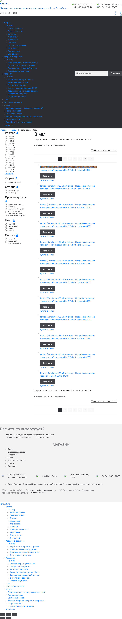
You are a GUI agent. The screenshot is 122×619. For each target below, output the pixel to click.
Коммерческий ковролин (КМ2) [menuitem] (24, 572)
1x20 (10, 158)
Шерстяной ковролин (18, 94)
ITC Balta (11, 207)
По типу (9, 25)
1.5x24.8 (11, 139)
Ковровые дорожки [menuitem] (15, 541)
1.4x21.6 (11, 150)
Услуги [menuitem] (9, 589)
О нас (6, 99)
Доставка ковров (14, 113)
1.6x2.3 (11, 161)
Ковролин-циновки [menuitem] (18, 581)
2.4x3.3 (11, 167)
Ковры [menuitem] (9, 506)
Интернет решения (38, 493)
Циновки (12, 42)
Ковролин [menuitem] (10, 558)
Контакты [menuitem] (10, 609)
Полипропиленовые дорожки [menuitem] (23, 549)
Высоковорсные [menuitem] (17, 512)
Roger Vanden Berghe (16, 209)
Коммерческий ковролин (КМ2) (23, 88)
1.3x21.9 (11, 156)
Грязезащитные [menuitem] (17, 515)
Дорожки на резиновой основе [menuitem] (24, 552)
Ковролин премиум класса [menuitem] (22, 563)
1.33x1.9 (11, 143)
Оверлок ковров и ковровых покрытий (24, 108)
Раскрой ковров (13, 111)
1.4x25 (11, 145)
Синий (11, 230)
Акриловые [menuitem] (15, 521)
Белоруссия (13, 190)
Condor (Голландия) (16, 205)
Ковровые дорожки (13, 57)
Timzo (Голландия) (15, 213)
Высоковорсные (15, 28)
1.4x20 (11, 152)
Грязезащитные (15, 31)
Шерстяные (13, 48)
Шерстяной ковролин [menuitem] (20, 578)
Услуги (7, 105)
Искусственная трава (41, 484)
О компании (57, 484)
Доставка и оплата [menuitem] (15, 586)
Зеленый (11, 224)
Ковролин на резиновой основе (23, 91)
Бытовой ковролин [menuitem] (19, 569)
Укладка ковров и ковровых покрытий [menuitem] (26, 600)
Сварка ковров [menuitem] (15, 603)
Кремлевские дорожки (18, 71)
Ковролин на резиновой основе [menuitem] (24, 575)
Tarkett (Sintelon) (15, 211)
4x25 (11, 171)
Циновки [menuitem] (14, 526)
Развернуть (9, 174)
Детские (12, 34)
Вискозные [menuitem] (15, 524)
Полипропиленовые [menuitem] (19, 529)
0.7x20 (11, 137)
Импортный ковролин (18, 82)
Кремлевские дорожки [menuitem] (20, 555)
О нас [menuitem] (8, 583)
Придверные (14, 51)
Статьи (66, 484)
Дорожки (27, 484)
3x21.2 (11, 169)
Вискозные (13, 39)
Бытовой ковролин (17, 85)
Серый (11, 228)
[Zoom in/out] (14, 614)
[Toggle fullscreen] (8, 614)
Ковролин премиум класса (20, 79)
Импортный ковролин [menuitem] (20, 566)
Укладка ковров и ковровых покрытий (24, 116)
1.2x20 (11, 163)
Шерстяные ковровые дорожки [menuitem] (24, 546)
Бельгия (12, 193)
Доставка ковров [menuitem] (16, 598)
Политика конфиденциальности (41, 490)
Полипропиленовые (17, 45)
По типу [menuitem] (11, 509)
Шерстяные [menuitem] (15, 532)
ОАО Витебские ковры (17, 215)
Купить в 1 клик (47, 180)
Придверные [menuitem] (15, 535)
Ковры (7, 22)
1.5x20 (11, 141)
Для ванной (13, 54)
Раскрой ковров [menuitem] (15, 595)
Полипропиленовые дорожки (22, 65)
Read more (47, 176)
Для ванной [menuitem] (15, 538)
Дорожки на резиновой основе (22, 68)
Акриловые (13, 37)
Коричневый (13, 226)
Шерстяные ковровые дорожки (23, 62)
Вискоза (11, 239)
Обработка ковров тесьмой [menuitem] (21, 606)
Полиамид (12, 241)
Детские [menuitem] (14, 518)
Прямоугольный (14, 182)
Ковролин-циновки (17, 96)
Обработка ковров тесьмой (19, 122)
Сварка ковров (13, 119)
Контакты (8, 125)
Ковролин (8, 74)
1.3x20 (11, 154)
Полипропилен (14, 243)
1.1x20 (11, 165)
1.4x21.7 (11, 147)
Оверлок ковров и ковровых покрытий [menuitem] (26, 592)
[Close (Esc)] (2, 614)
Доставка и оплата (13, 102)
